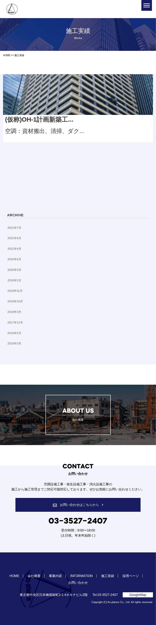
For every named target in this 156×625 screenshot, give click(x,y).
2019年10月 (15, 301)
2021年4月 (14, 248)
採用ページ (130, 576)
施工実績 (107, 576)
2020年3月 (14, 269)
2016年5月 (14, 333)
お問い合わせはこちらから (79, 504)
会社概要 (34, 576)
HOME (14, 576)
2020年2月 (14, 280)
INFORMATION (81, 576)
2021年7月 (14, 227)
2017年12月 (15, 322)
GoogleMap (137, 595)
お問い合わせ (78, 582)
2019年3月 (14, 312)
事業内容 (55, 576)
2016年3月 (14, 343)
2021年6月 (14, 238)
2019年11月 (15, 290)
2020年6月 (14, 259)
